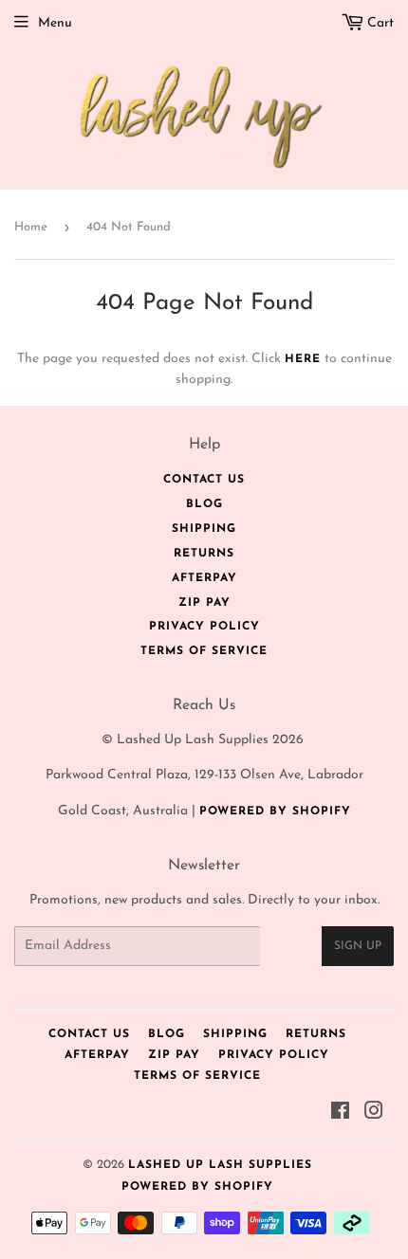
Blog (204, 504)
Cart (378, 23)
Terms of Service (204, 651)
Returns (204, 553)
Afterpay (204, 578)
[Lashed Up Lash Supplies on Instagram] (374, 1115)
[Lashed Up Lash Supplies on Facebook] (340, 1115)
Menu (55, 23)
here (303, 359)
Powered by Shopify (275, 811)
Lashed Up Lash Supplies (220, 1165)
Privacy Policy (204, 626)
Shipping (204, 529)
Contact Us (204, 479)
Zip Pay (204, 603)
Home (30, 227)
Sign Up (357, 946)
